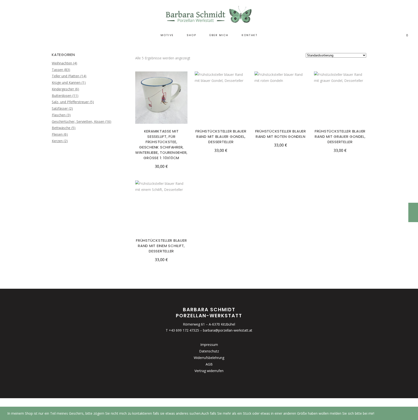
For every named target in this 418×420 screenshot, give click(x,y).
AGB (209, 364)
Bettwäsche (61, 127)
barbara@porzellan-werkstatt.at (227, 330)
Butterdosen (61, 95)
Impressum (209, 344)
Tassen (57, 69)
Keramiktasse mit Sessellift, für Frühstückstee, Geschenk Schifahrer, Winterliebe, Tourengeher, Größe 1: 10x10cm (161, 144)
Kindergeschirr (63, 89)
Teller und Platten (65, 76)
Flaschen (59, 115)
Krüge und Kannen (66, 82)
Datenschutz (209, 351)
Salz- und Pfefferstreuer (70, 102)
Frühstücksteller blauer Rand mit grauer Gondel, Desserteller (340, 136)
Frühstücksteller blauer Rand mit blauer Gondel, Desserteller (220, 136)
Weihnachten (62, 63)
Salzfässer (60, 108)
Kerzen (57, 141)
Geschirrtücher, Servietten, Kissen (78, 121)
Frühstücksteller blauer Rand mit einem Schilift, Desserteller (161, 246)
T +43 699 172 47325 (182, 330)
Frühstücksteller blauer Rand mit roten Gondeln (280, 134)
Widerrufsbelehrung (209, 357)
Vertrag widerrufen (209, 370)
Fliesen (57, 134)
